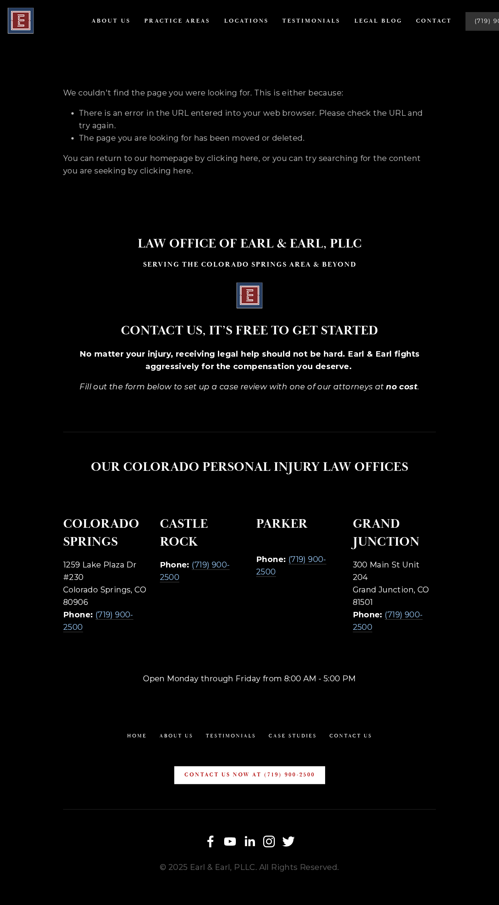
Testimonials (311, 21)
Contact (434, 21)
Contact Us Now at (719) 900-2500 (249, 774)
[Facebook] (210, 841)
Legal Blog (378, 21)
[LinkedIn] (249, 841)
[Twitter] (288, 841)
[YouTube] (230, 841)
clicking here (232, 158)
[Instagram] (269, 841)
